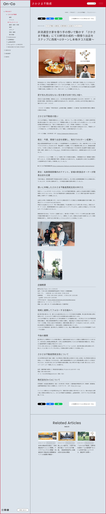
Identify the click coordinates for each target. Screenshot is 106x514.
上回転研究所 (11, 42)
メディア (11, 29)
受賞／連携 (12, 32)
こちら (57, 150)
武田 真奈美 (64, 26)
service (8, 50)
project (8, 11)
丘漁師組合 (11, 39)
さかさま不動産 (42, 3)
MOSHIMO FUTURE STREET (16, 47)
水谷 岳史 (71, 26)
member (8, 53)
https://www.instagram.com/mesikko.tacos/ (61, 300)
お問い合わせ (23, 510)
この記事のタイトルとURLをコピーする (82, 18)
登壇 (10, 27)
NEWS (7, 57)
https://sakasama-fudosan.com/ (67, 133)
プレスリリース (13, 22)
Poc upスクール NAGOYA (15, 44)
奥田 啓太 (57, 26)
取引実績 (11, 34)
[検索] (94, 3)
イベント (11, 20)
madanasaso (12, 37)
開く (4, 11)
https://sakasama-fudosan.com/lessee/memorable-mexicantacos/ (73, 166)
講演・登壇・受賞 (14, 25)
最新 (10, 17)
